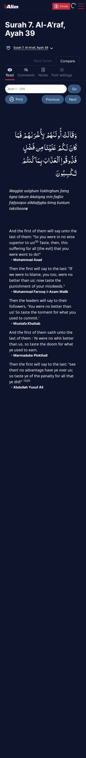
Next (73, 99)
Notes (43, 75)
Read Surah (43, 61)
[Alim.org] (12, 6)
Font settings (62, 75)
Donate (64, 6)
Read (10, 75)
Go (74, 89)
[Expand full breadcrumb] (8, 47)
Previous (52, 99)
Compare (67, 61)
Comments (26, 75)
